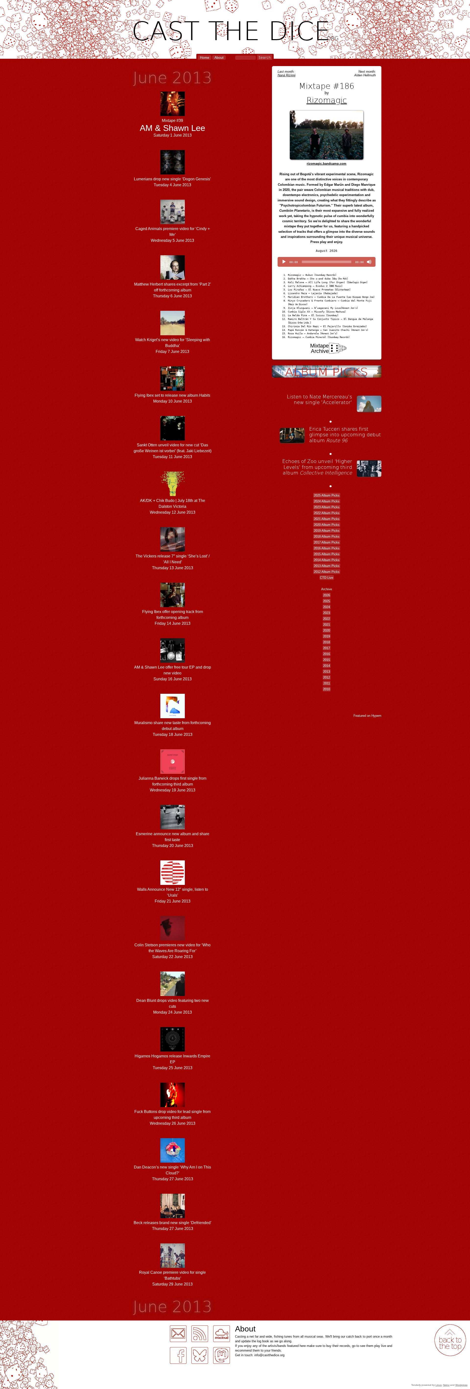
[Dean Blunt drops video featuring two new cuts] (172, 995)
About (218, 57)
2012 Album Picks (327, 571)
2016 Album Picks (327, 548)
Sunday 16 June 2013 (172, 673)
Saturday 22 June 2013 (172, 951)
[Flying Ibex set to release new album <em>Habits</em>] (172, 389)
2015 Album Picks (327, 554)
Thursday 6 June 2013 (172, 290)
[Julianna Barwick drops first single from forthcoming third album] (172, 772)
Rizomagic (326, 99)
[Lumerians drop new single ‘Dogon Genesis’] (172, 173)
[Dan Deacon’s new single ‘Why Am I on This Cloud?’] (172, 1161)
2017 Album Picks (327, 542)
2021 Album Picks (327, 519)
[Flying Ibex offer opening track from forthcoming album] (172, 606)
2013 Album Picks (327, 565)
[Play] (284, 261)
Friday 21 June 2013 (172, 895)
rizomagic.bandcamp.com (326, 163)
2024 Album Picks (327, 501)
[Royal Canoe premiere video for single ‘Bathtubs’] (172, 1266)
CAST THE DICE (235, 29)
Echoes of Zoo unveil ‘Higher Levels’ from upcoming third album (317, 467)
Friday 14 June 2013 (172, 617)
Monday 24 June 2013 (172, 1006)
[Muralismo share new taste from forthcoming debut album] (172, 717)
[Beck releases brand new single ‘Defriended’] (172, 1217)
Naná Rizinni (286, 75)
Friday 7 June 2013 (172, 346)
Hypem (376, 716)
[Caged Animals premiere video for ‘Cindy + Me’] (172, 223)
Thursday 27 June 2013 (172, 1173)
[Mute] (369, 261)
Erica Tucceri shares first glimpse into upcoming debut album (345, 434)
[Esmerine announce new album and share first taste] (172, 828)
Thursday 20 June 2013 (172, 840)
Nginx (446, 1385)
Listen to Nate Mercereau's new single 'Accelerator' (319, 399)
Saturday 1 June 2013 (172, 127)
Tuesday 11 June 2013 (173, 451)
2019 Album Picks (327, 530)
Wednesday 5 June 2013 (172, 235)
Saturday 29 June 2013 (172, 1278)
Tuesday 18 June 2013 (172, 729)
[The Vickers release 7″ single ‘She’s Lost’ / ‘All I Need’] (172, 550)
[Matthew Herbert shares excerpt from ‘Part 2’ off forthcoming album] (172, 278)
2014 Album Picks (327, 560)
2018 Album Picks (327, 536)
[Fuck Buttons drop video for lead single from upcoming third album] (172, 1106)
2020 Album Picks (327, 524)
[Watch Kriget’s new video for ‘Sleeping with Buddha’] (172, 334)
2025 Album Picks (327, 495)
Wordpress (461, 1385)
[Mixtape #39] (172, 115)
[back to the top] (450, 1340)
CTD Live (326, 577)
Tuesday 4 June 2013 (172, 182)
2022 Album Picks (327, 513)
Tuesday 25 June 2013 (172, 1062)
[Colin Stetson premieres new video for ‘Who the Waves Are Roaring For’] (172, 939)
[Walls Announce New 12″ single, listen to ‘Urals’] (172, 883)
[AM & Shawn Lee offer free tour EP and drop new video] (172, 661)
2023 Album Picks (327, 507)
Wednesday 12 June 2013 (172, 506)
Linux (438, 1385)
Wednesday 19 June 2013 (172, 784)
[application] (327, 262)
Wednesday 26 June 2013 (172, 1117)
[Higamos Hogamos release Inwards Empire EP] (172, 1050)
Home (204, 57)
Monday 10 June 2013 (172, 398)
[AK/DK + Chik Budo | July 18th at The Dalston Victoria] (172, 495)
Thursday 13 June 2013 (173, 562)
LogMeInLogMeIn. (15, 1323)
